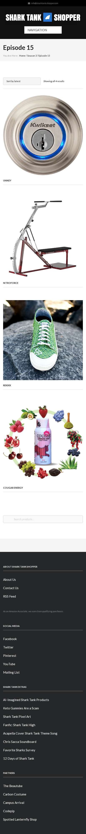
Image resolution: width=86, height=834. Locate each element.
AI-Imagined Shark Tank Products (26, 700)
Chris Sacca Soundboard (19, 742)
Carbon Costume (14, 794)
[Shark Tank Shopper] (43, 16)
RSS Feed (9, 596)
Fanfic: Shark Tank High (19, 725)
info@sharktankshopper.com (44, 3)
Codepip (9, 811)
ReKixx (7, 385)
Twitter (8, 647)
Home (22, 55)
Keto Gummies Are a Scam (21, 708)
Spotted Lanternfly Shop (20, 819)
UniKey (7, 180)
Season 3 (32, 55)
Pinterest (9, 655)
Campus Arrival (13, 802)
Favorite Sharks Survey (19, 750)
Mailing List (11, 672)
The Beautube (13, 786)
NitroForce (10, 282)
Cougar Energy (13, 487)
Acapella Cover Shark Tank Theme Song (30, 733)
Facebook (10, 639)
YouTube (9, 664)
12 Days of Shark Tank (18, 758)
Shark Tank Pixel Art (17, 716)
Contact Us (11, 588)
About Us (9, 579)
